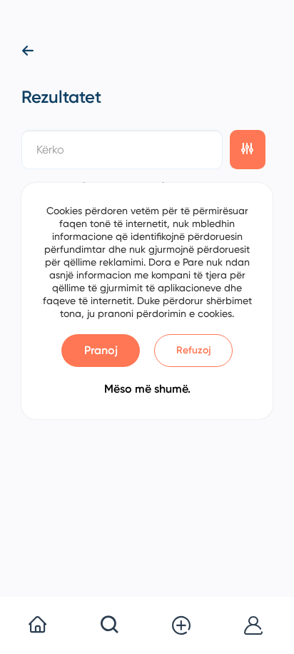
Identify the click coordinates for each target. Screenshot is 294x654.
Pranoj (101, 350)
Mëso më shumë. (147, 389)
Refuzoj (193, 350)
